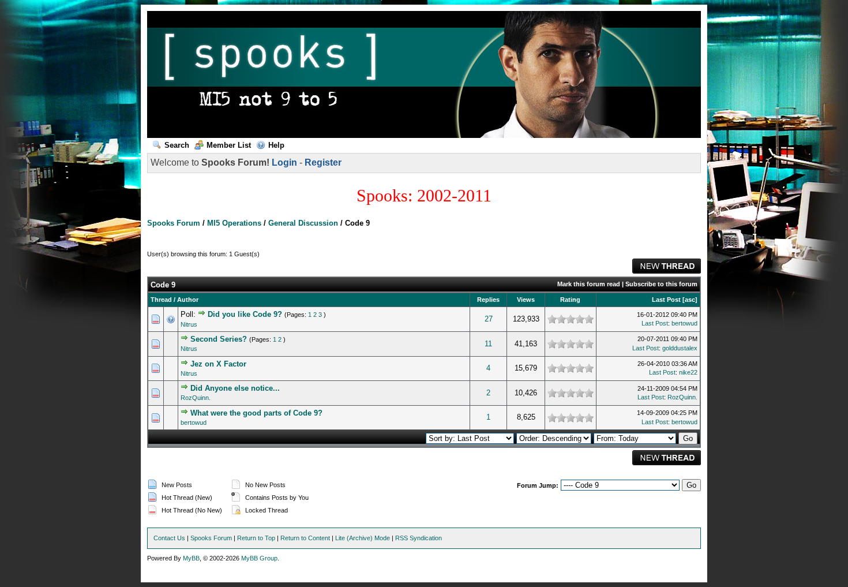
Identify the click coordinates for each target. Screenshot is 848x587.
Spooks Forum (173, 223)
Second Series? (218, 339)
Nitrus (189, 324)
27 (489, 319)
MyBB (191, 558)
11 (488, 343)
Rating (570, 299)
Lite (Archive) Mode (362, 537)
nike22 (688, 372)
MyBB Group (259, 558)
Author (187, 299)
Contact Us (169, 537)
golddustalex (679, 348)
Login (284, 162)
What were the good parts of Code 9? (256, 413)
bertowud (684, 323)
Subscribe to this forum (661, 284)
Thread (161, 299)
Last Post (666, 299)
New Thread (666, 266)
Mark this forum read (588, 284)
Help (276, 145)
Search (176, 145)
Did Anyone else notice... (235, 388)
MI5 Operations (234, 223)
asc (690, 299)
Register (323, 162)
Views (526, 299)
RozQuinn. (196, 397)
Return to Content (305, 537)
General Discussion (303, 223)
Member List (229, 145)
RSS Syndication (418, 537)
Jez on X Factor (218, 364)
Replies (488, 299)
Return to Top (256, 537)
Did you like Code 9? (245, 314)
